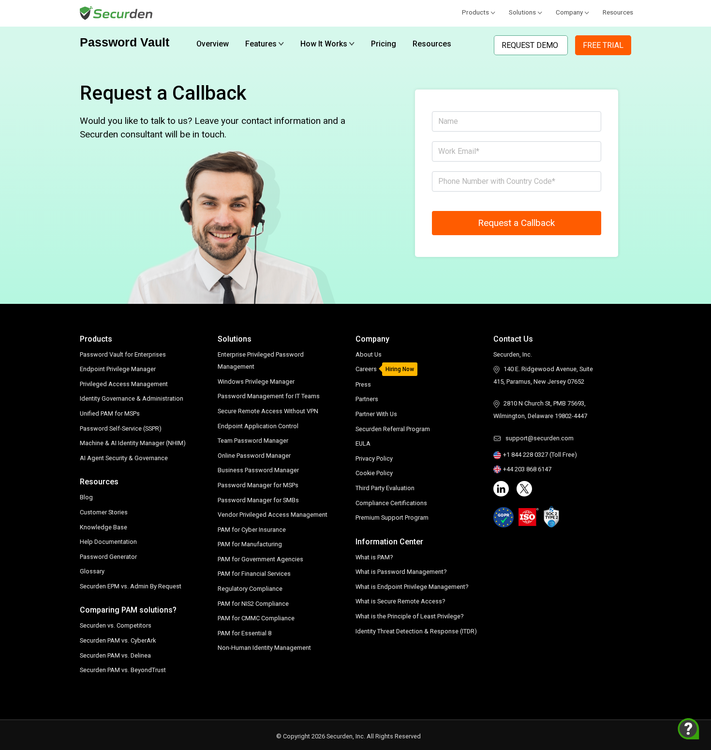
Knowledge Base (103, 527)
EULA (363, 443)
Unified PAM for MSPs (110, 413)
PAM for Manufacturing (250, 544)
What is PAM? (374, 557)
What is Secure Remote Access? (400, 601)
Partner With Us (376, 414)
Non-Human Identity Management (264, 647)
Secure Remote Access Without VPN (268, 411)
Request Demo (531, 45)
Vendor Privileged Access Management (272, 514)
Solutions (522, 12)
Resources (618, 12)
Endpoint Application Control (258, 426)
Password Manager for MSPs (258, 485)
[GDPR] (503, 517)
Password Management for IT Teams (269, 396)
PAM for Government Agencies (260, 559)
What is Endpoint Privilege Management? (412, 586)
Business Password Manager (258, 470)
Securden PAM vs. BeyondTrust (123, 670)
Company (569, 12)
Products (475, 12)
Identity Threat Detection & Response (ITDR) (416, 631)
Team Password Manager (253, 440)
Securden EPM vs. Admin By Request (130, 586)
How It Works (323, 43)
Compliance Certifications (391, 503)
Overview (212, 43)
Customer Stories (104, 512)
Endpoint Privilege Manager (118, 369)
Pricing (383, 43)
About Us (369, 354)
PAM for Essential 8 (244, 633)
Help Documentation (108, 541)
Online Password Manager (254, 455)
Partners (367, 399)
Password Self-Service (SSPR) (121, 428)
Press (363, 384)
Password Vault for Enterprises (123, 354)
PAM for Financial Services (254, 573)
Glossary (92, 571)
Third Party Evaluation (385, 488)
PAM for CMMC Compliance (256, 618)
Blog (86, 497)
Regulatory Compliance (250, 588)
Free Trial (603, 45)
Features (261, 43)
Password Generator (108, 556)
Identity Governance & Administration (131, 398)
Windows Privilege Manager (256, 381)
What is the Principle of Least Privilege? (409, 616)
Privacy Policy (374, 458)
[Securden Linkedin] (501, 488)
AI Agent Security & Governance (124, 458)
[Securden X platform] (524, 488)
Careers (366, 369)
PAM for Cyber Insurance (252, 529)
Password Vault (124, 42)
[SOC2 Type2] (552, 516)
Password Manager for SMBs (258, 500)
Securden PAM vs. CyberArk (118, 640)
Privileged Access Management (124, 384)
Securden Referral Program (393, 429)
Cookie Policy (374, 473)
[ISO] (528, 517)
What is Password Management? (401, 571)
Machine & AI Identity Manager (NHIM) (133, 443)
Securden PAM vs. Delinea (115, 655)
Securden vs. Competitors (115, 625)
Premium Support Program (392, 517)
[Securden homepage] (117, 12)
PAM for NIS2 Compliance (253, 603)
